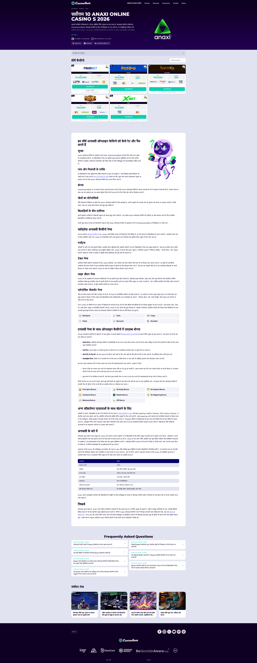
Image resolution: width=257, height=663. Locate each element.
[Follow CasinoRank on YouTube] (174, 632)
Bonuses (156, 3)
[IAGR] (83, 650)
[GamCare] (108, 650)
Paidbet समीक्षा (90, 90)
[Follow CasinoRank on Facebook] (160, 632)
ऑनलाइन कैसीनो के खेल (94, 234)
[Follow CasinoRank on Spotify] (179, 632)
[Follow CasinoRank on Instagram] (164, 632)
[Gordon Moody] (125, 650)
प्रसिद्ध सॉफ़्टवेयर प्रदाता (125, 413)
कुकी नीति (108, 660)
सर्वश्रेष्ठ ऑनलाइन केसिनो (134, 3)
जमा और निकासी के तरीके (101, 177)
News (184, 3)
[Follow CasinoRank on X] (169, 632)
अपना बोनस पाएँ (90, 86)
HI (73, 632)
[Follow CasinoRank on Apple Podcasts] (184, 632)
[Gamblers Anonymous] (93, 650)
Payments (166, 3)
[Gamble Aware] (152, 650)
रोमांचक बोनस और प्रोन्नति (130, 334)
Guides (175, 3)
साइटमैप (149, 660)
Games (147, 3)
